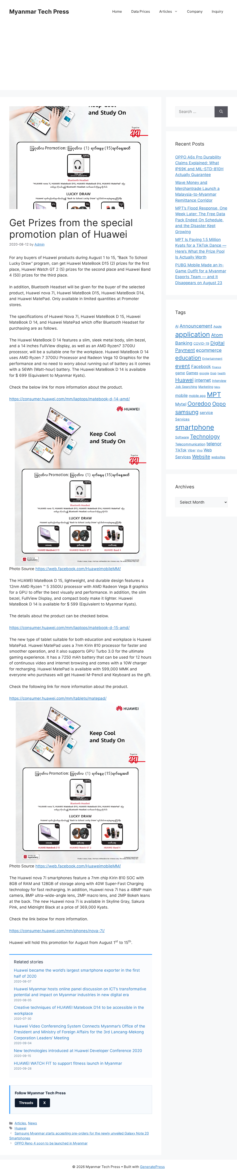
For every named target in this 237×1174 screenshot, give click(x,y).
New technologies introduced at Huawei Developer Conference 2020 (78, 1050)
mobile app (197, 396)
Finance (216, 367)
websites (218, 457)
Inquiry (217, 11)
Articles (165, 11)
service (206, 412)
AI (176, 326)
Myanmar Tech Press (39, 11)
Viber (192, 450)
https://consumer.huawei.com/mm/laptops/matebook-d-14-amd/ (69, 399)
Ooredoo (199, 403)
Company (195, 11)
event (182, 366)
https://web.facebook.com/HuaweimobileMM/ (78, 568)
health (222, 373)
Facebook (201, 366)
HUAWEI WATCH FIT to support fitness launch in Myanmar (68, 1063)
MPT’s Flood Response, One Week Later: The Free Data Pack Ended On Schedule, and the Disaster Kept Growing (201, 220)
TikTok (181, 450)
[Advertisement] (118, 57)
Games (192, 373)
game (180, 373)
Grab (213, 373)
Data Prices (140, 11)
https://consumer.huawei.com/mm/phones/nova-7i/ (57, 930)
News (32, 1123)
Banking (183, 343)
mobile (181, 395)
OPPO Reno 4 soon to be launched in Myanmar (51, 1143)
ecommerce (209, 350)
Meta (217, 387)
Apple (217, 326)
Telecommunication (190, 444)
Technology (205, 436)
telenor (213, 444)
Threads (26, 1103)
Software (182, 437)
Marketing (205, 387)
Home (117, 11)
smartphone (194, 427)
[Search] (221, 111)
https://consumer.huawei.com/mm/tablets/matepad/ (57, 698)
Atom (217, 335)
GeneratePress (152, 1167)
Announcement (196, 326)
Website (201, 456)
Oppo (219, 404)
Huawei (20, 1128)
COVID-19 (201, 343)
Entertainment (212, 358)
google (204, 373)
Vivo (200, 450)
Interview (219, 381)
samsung (187, 412)
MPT (214, 394)
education (188, 357)
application (192, 334)
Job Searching (186, 387)
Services (182, 419)
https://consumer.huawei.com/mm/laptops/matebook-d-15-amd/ (69, 627)
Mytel (180, 404)
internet (203, 380)
